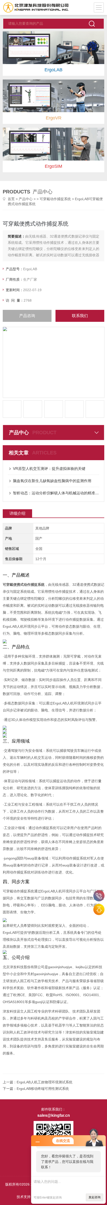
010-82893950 (99, 895)
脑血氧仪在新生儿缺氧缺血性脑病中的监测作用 (52, 481)
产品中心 (26, 199)
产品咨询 (27, 316)
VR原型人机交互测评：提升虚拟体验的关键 (49, 468)
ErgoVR (53, 117)
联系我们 (80, 316)
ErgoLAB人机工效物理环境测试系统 (44, 1082)
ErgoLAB (53, 69)
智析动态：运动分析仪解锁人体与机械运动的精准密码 (56, 493)
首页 (11, 199)
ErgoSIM (53, 166)
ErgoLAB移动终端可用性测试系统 (43, 1089)
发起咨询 (95, 1197)
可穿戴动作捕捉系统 (55, 199)
